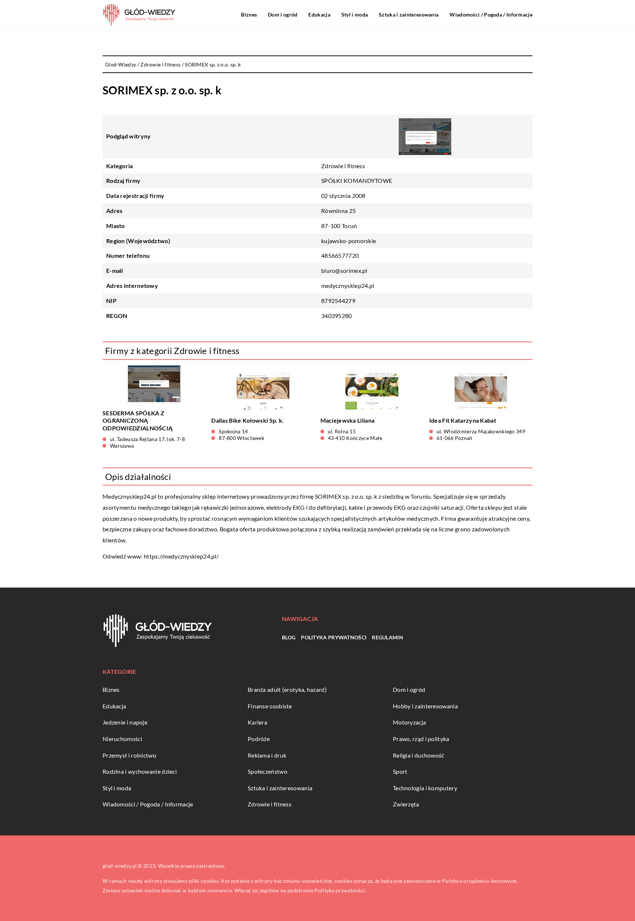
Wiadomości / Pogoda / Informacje (490, 14)
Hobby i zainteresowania (425, 706)
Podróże (259, 738)
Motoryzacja (409, 722)
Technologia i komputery (425, 787)
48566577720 (340, 255)
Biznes (249, 14)
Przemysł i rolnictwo (129, 755)
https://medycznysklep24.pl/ (181, 556)
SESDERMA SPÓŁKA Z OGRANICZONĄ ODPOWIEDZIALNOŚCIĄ (137, 420)
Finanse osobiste (270, 706)
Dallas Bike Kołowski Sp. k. (247, 420)
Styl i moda (354, 14)
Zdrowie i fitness (343, 165)
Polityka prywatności (333, 637)
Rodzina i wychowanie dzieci (140, 771)
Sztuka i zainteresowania (408, 14)
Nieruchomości (122, 738)
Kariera (257, 722)
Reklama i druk (267, 755)
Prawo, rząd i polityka (421, 738)
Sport (400, 771)
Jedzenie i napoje (125, 722)
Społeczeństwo (267, 771)
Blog (288, 637)
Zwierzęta (406, 804)
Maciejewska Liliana (347, 420)
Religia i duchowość (418, 755)
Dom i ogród (282, 14)
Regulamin (387, 637)
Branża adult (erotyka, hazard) (287, 689)
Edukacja (319, 14)
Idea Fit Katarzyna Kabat (462, 420)
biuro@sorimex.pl (344, 270)
